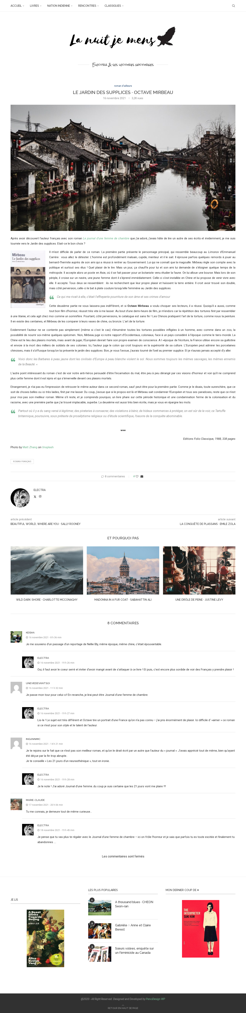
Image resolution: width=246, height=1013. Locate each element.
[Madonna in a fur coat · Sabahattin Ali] (47, 570)
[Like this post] (137, 476)
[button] (15, 576)
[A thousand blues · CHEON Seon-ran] (99, 907)
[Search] (233, 5)
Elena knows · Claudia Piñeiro (199, 599)
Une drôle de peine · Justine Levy (123, 599)
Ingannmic (33, 739)
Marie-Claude (35, 800)
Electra (40, 490)
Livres (34, 5)
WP (163, 999)
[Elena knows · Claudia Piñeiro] (199, 570)
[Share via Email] (141, 476)
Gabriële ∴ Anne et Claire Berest (133, 927)
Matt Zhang (30, 447)
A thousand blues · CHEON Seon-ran (134, 904)
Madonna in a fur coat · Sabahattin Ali (46, 599)
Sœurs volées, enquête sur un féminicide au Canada (134, 951)
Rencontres (87, 5)
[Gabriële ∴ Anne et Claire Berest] (99, 931)
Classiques (113, 5)
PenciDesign (153, 999)
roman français (22, 461)
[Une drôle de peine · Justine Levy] (123, 570)
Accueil (16, 5)
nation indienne (58, 5)
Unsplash (48, 447)
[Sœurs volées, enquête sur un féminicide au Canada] (99, 954)
